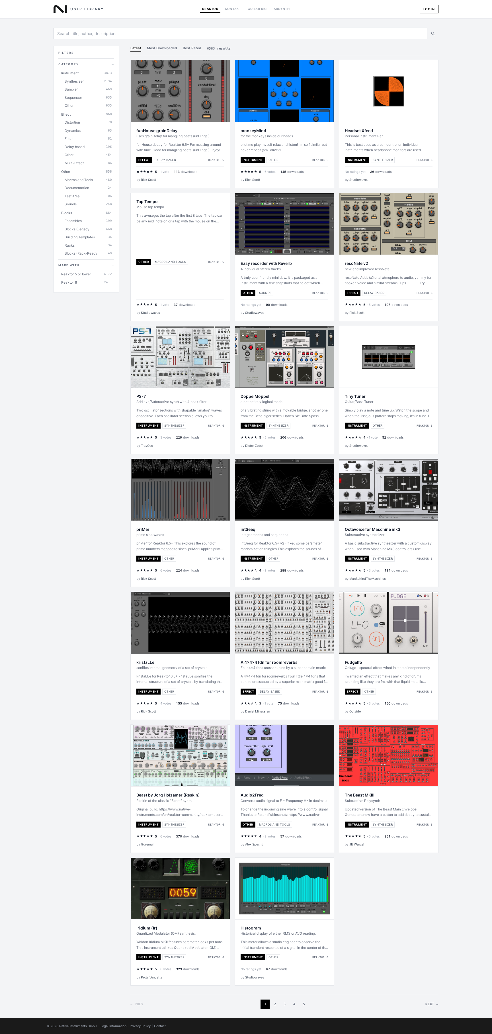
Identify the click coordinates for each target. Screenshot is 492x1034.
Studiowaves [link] (358, 180)
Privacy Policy (140, 1026)
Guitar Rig (257, 9)
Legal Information (113, 1026)
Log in (429, 9)
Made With (86, 265)
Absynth (282, 9)
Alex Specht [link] (254, 844)
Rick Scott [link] (148, 180)
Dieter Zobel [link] (254, 446)
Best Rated (192, 48)
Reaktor (210, 9)
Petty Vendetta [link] (151, 977)
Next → (431, 1004)
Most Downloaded (162, 48)
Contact (160, 1026)
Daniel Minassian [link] (257, 711)
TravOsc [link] (147, 446)
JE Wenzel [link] (356, 844)
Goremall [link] (147, 844)
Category (86, 64)
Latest (135, 48)
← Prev (137, 1004)
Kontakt (233, 9)
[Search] (432, 33)
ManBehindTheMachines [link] (367, 579)
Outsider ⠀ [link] (357, 711)
